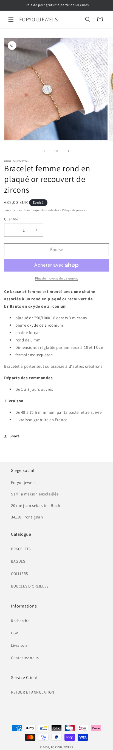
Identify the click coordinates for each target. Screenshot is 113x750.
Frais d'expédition (35, 210)
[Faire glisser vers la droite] (69, 151)
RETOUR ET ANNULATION (32, 692)
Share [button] (15, 436)
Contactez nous (25, 657)
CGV (14, 633)
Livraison (19, 645)
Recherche (20, 620)
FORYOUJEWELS (62, 747)
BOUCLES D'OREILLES (30, 586)
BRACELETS (20, 548)
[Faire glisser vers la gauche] (44, 151)
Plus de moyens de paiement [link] (56, 278)
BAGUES (18, 561)
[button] (11, 19)
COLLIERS (19, 573)
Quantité (11, 219)
